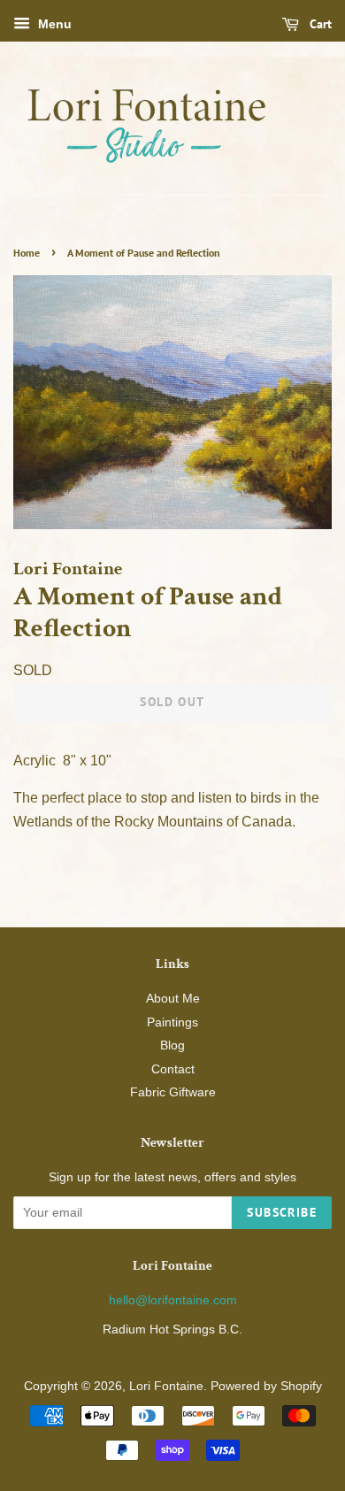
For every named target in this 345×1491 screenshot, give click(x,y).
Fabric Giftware (173, 1092)
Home (26, 252)
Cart (319, 24)
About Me (173, 998)
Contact (173, 1069)
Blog (172, 1045)
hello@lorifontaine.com (173, 1300)
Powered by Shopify (266, 1386)
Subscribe (282, 1212)
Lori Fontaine (166, 1386)
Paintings (172, 1022)
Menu (53, 24)
